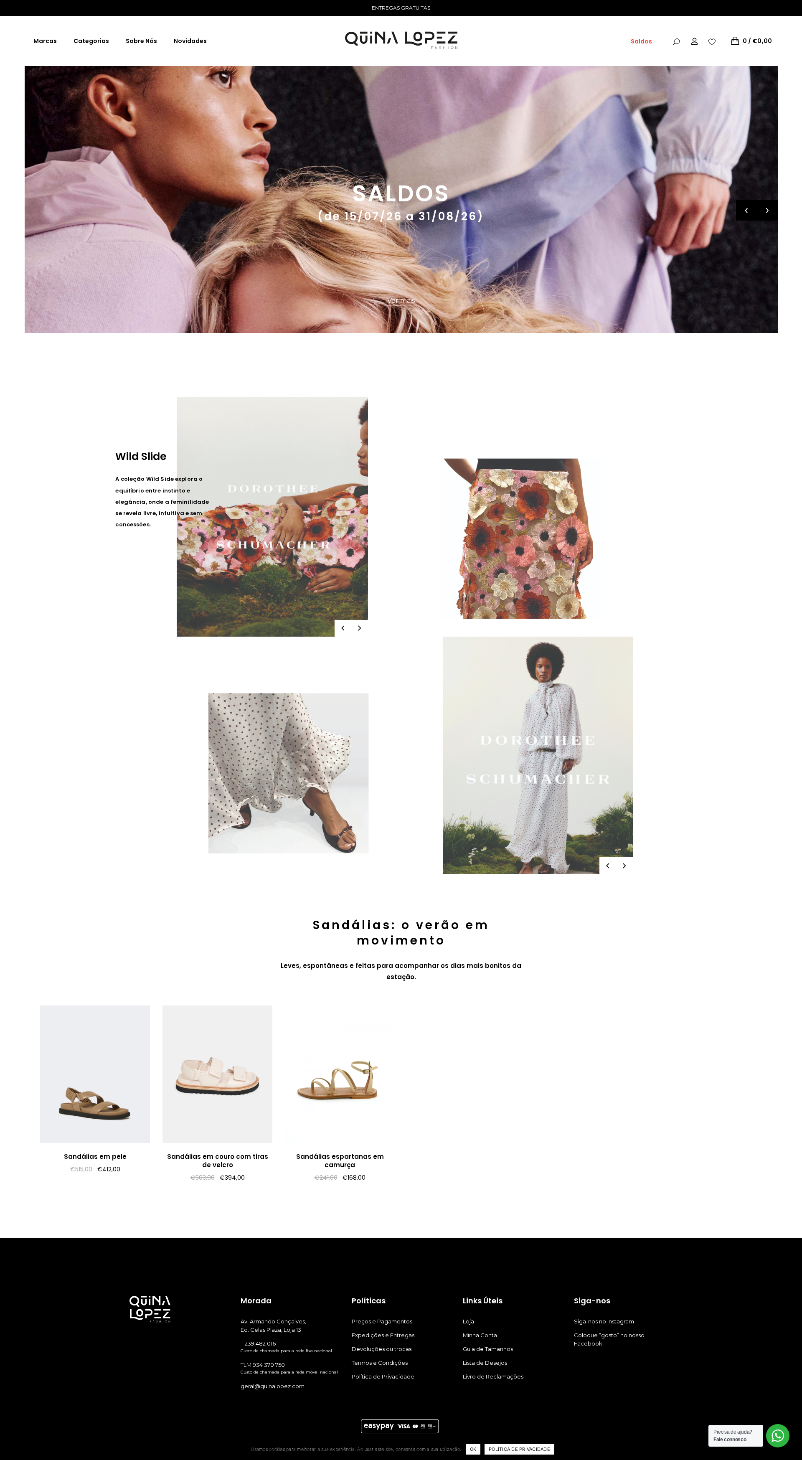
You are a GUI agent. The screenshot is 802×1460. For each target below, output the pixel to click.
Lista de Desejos (485, 1362)
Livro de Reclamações (493, 1376)
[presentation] (746, 210)
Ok (473, 1449)
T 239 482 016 (258, 1343)
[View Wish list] (712, 41)
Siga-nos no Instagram (604, 1321)
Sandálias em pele (95, 1156)
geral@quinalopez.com (273, 1386)
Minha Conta (480, 1335)
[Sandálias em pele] (95, 1074)
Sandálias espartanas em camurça (340, 1160)
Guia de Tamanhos (488, 1349)
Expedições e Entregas (383, 1335)
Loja (468, 1321)
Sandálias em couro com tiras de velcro (217, 1160)
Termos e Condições (380, 1362)
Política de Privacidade (383, 1376)
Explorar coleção (401, 301)
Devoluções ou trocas (381, 1349)
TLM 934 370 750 (263, 1364)
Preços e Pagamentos (382, 1321)
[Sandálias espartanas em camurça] (340, 1074)
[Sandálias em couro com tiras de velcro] (217, 1074)
